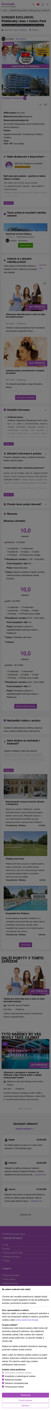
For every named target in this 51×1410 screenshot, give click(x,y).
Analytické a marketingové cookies (20, 1376)
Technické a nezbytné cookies (18, 1372)
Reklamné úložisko (13, 1379)
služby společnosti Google (26, 1319)
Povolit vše (25, 1395)
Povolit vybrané (25, 1400)
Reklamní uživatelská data (16, 1383)
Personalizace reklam (14, 1386)
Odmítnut (25, 1405)
